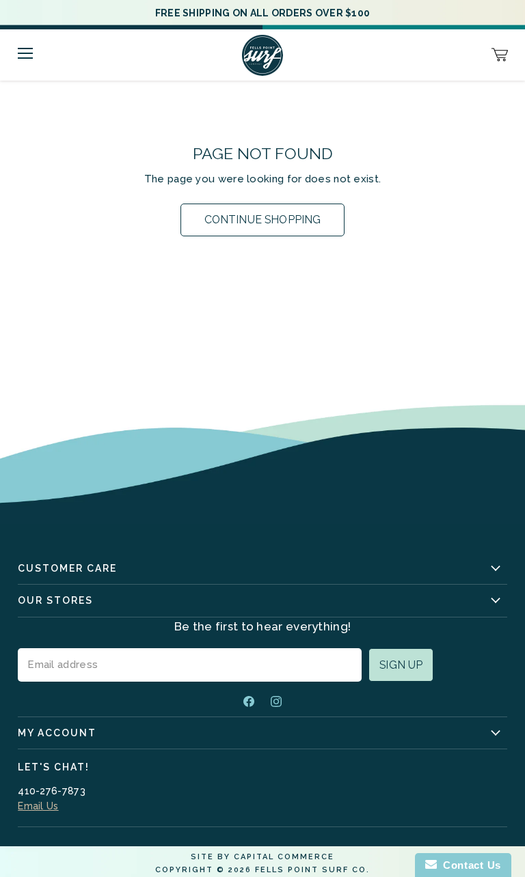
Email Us (38, 806)
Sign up (400, 664)
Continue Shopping (262, 219)
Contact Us (469, 865)
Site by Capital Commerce (262, 856)
